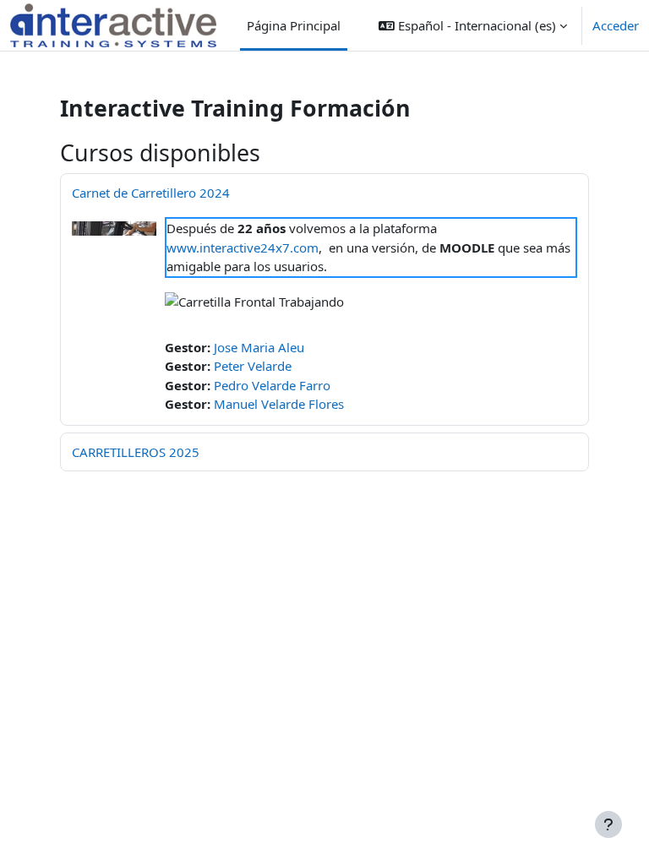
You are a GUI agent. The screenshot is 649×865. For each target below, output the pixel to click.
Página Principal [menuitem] (294, 25)
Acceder (615, 25)
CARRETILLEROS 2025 (135, 451)
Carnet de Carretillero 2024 (151, 192)
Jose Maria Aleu (259, 347)
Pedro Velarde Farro (272, 385)
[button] (473, 25)
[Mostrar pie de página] (608, 824)
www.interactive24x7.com (242, 247)
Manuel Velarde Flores (279, 403)
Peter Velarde (253, 365)
